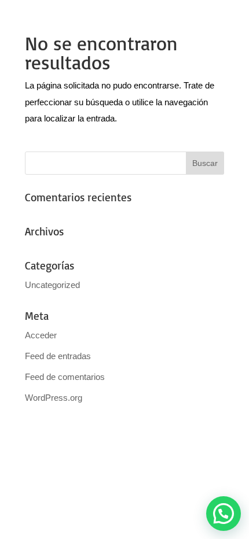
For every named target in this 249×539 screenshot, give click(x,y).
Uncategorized (52, 285)
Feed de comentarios (65, 377)
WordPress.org (53, 398)
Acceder (41, 335)
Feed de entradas (58, 356)
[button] (223, 513)
